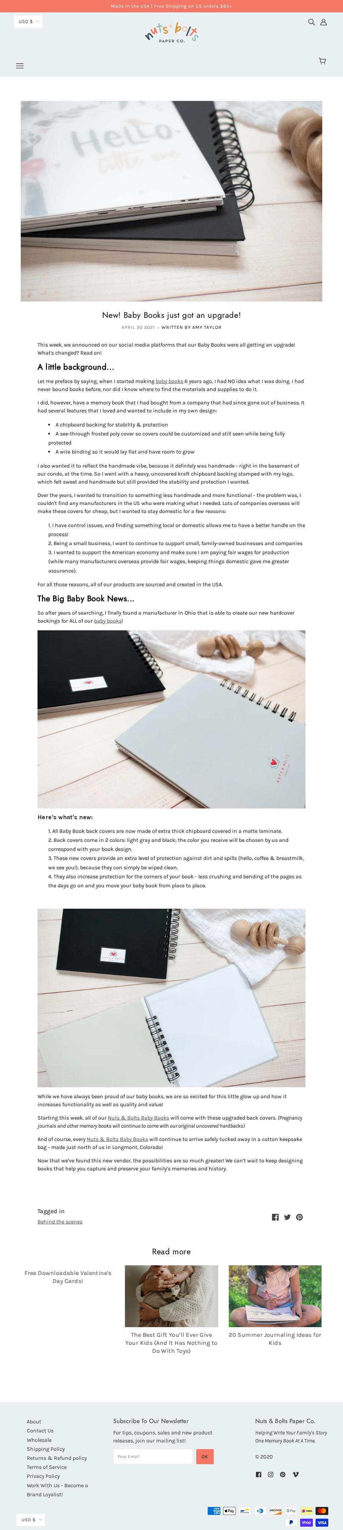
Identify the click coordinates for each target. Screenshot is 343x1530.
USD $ (26, 21)
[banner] (171, 31)
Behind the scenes (60, 1222)
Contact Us (40, 1430)
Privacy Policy (43, 1476)
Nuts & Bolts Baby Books (138, 1118)
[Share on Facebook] (275, 1216)
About (34, 1421)
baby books (169, 381)
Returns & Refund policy (57, 1458)
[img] (311, 20)
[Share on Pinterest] (299, 1216)
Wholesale (39, 1440)
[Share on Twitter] (287, 1216)
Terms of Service (47, 1467)
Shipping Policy (46, 1449)
